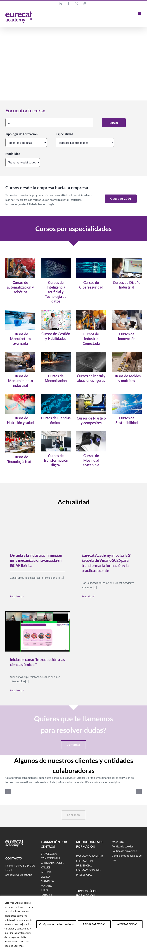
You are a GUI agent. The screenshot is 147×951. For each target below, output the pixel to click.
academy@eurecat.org (18, 874)
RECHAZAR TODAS (94, 924)
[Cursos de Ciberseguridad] (91, 259)
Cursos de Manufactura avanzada (20, 338)
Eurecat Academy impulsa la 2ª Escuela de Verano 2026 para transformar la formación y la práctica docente (106, 563)
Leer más (18, 945)
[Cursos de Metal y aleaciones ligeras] (91, 353)
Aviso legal (118, 841)
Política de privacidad (124, 850)
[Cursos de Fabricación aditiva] (20, 311)
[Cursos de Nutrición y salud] (20, 395)
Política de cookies (123, 846)
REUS (44, 890)
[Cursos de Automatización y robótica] (20, 259)
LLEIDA (45, 876)
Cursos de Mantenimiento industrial (20, 380)
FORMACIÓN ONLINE (89, 856)
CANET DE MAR (50, 858)
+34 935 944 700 (24, 865)
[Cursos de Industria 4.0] (91, 311)
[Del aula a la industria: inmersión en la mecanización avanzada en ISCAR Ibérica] (37, 527)
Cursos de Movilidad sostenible (91, 460)
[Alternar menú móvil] (140, 13)
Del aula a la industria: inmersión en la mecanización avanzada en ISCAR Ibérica (36, 560)
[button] (8, 791)
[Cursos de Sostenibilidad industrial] (127, 395)
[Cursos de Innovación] (127, 311)
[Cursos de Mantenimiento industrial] (20, 353)
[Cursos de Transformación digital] (56, 432)
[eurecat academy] (14, 840)
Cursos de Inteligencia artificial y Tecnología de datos (56, 291)
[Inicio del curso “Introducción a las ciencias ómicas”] (37, 631)
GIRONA (46, 871)
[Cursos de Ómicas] (56, 395)
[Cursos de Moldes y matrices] (127, 353)
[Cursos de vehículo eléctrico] (91, 432)
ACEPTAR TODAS (127, 924)
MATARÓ (46, 885)
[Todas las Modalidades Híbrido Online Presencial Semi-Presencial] (22, 161)
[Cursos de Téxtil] (20, 432)
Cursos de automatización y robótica (20, 287)
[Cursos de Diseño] (127, 259)
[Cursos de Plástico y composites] (91, 395)
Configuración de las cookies (55, 924)
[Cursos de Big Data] (56, 259)
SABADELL (47, 894)
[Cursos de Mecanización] (56, 353)
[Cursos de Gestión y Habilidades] (56, 311)
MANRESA (47, 881)
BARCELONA (49, 853)
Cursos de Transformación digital (55, 460)
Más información (117, 85)
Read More (16, 596)
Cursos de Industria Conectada (91, 338)
